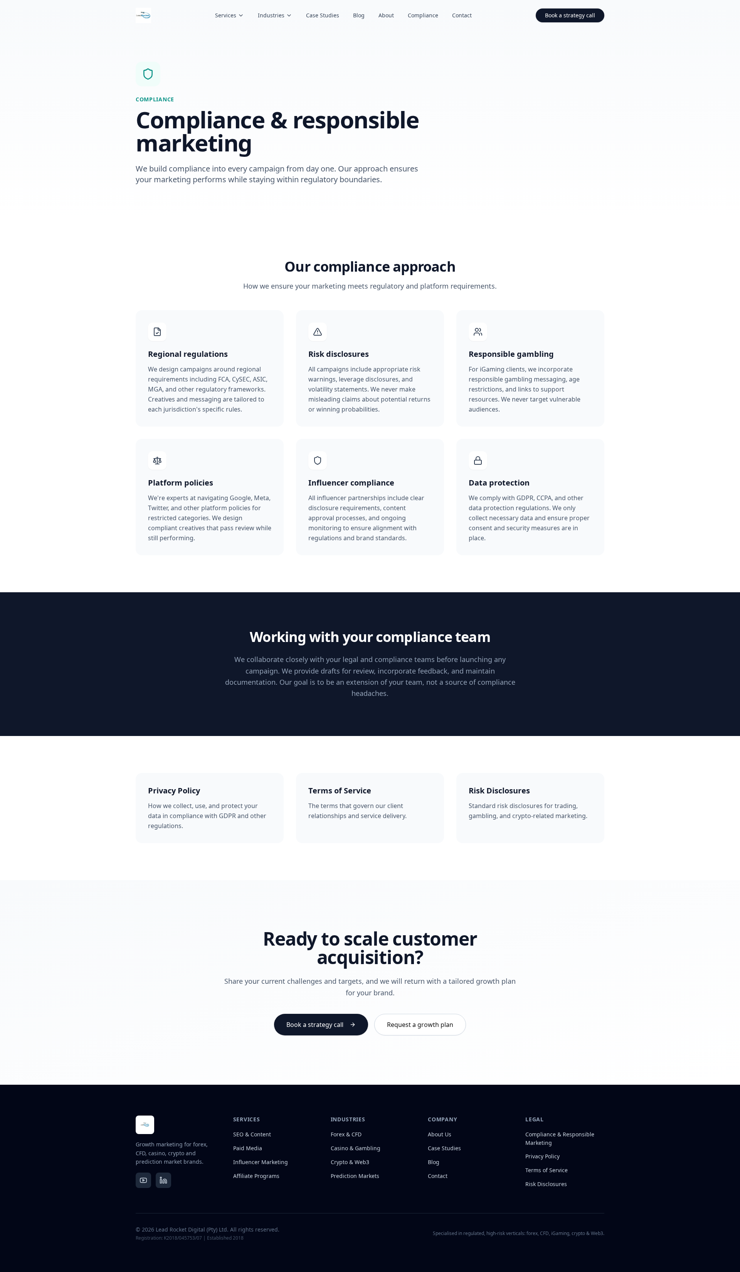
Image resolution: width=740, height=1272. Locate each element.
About (386, 15)
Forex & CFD (346, 1134)
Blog (359, 15)
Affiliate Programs (256, 1176)
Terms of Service (546, 1170)
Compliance (423, 15)
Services (225, 15)
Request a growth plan (420, 1024)
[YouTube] (143, 1180)
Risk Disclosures (546, 1184)
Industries (271, 15)
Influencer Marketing (260, 1162)
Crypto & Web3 (350, 1162)
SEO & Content (252, 1134)
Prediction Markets (355, 1176)
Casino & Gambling (355, 1148)
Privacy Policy (542, 1156)
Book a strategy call (570, 15)
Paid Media (247, 1148)
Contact (462, 15)
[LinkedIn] (163, 1180)
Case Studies (322, 15)
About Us (439, 1134)
